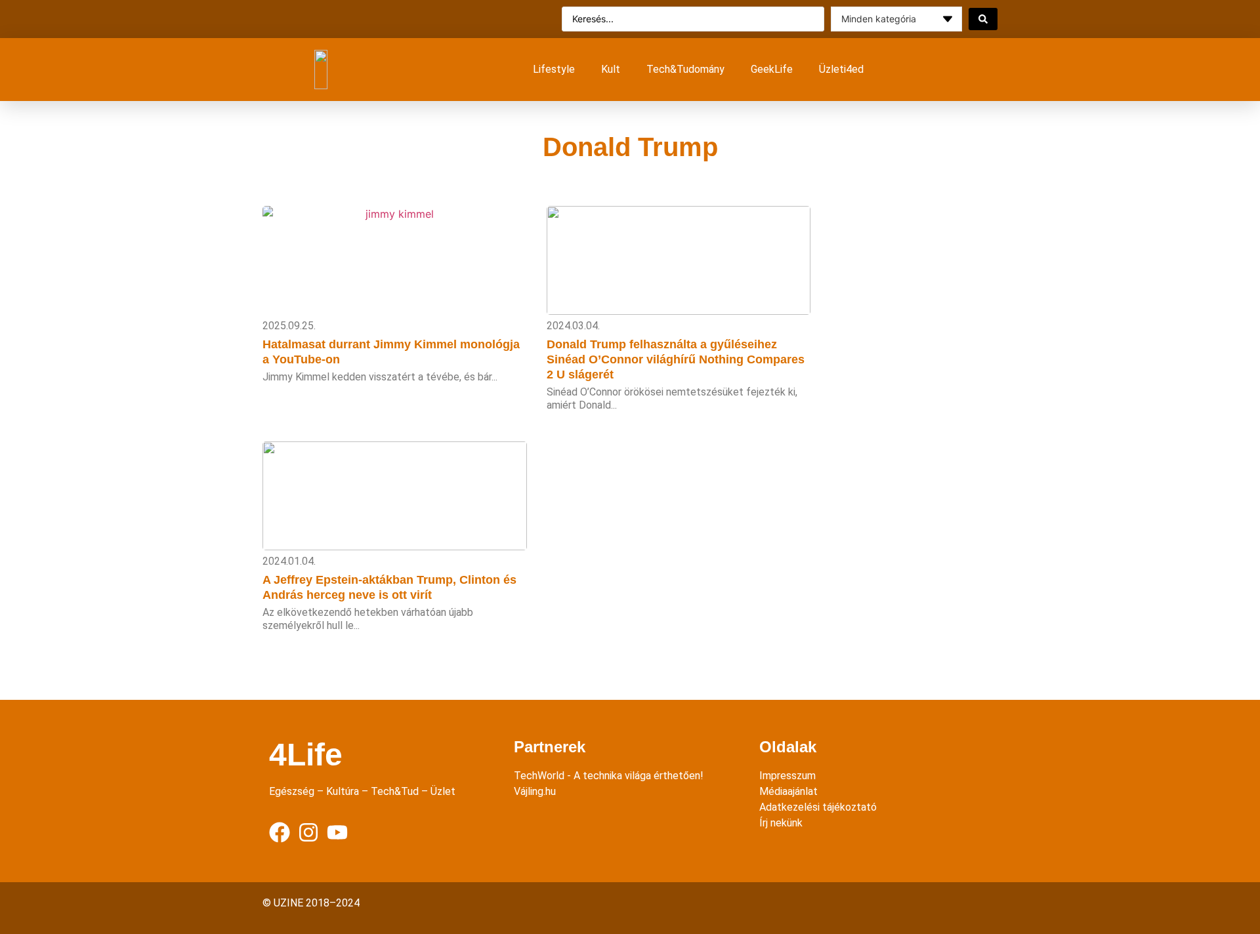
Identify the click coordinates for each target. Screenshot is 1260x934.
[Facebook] (279, 832)
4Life (306, 754)
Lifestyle (554, 69)
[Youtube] (337, 832)
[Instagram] (308, 832)
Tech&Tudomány (685, 69)
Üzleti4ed (841, 69)
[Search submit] (983, 19)
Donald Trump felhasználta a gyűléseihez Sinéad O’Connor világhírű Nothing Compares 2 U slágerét (676, 359)
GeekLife (772, 69)
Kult (610, 69)
